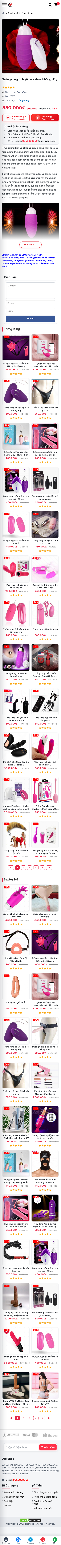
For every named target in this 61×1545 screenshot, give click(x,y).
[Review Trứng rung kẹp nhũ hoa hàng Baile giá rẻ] (45, 701)
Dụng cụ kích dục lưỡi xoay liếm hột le (16, 915)
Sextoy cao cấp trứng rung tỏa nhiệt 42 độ (16, 497)
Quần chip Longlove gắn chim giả (45, 915)
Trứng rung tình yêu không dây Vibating (16, 630)
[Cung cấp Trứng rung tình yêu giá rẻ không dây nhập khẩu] (16, 391)
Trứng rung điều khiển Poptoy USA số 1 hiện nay (45, 675)
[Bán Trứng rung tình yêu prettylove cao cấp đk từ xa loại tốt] (16, 569)
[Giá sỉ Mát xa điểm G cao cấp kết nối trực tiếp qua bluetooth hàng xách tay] (16, 790)
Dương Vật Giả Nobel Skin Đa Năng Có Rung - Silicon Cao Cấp (16, 1404)
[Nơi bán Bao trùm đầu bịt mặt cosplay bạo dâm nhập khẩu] (45, 1163)
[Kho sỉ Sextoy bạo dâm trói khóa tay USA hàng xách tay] (45, 1385)
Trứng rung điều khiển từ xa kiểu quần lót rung (16, 365)
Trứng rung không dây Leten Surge (16, 675)
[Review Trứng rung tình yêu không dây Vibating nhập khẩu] (16, 613)
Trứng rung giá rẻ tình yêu (45, 629)
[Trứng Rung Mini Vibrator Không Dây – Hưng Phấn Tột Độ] (16, 436)
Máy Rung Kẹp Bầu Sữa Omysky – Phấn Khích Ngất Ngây (45, 1226)
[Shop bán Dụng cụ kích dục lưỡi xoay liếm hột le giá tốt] (16, 898)
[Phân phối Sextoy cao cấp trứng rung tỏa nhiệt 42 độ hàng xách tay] (16, 480)
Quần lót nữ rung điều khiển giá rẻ (45, 409)
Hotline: (16, 1479)
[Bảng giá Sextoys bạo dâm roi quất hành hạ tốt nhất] (16, 1252)
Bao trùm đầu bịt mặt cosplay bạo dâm (45, 1181)
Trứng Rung (22, 100)
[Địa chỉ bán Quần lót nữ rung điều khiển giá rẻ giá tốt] (45, 391)
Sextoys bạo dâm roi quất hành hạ (16, 1269)
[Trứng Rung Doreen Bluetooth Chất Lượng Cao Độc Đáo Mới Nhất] (45, 790)
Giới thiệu (8, 1501)
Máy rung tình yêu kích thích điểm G (45, 763)
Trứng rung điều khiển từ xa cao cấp (16, 542)
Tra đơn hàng (48, 1447)
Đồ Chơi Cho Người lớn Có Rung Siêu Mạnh (16, 763)
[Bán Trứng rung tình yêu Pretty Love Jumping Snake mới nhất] (45, 834)
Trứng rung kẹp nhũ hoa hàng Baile (45, 719)
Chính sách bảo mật (14, 1496)
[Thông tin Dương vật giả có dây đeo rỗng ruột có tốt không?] (45, 1030)
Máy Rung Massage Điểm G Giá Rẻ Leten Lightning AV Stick (16, 1138)
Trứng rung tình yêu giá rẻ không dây (16, 409)
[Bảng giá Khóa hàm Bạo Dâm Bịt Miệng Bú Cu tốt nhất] (16, 942)
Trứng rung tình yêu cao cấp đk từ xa (16, 586)
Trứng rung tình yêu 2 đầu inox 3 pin (45, 542)
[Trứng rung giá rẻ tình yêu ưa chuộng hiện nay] (45, 613)
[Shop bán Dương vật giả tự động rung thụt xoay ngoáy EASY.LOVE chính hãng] (45, 1119)
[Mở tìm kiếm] (50, 5)
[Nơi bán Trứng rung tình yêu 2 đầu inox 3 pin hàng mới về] (45, 524)
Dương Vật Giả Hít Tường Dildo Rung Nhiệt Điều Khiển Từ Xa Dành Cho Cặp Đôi (16, 1315)
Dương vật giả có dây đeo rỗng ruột (45, 1048)
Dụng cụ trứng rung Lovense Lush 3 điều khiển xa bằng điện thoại (45, 366)
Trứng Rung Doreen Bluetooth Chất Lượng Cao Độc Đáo (45, 809)
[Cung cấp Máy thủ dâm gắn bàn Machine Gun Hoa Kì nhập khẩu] (45, 1075)
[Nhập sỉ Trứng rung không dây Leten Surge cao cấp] (16, 657)
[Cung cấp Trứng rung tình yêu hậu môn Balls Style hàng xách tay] (16, 701)
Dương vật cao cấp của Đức (16, 1358)
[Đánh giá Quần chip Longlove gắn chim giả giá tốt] (45, 898)
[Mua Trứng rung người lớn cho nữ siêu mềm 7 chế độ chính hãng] (45, 436)
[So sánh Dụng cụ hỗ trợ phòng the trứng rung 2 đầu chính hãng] (45, 569)
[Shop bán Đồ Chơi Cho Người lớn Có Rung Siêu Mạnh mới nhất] (16, 746)
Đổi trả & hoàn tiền (43, 1508)
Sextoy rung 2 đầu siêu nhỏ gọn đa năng (45, 497)
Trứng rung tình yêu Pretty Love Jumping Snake (45, 852)
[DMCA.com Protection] (30, 1520)
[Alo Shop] (11, 5)
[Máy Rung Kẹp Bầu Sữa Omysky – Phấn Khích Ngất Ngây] (45, 1208)
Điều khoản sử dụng (13, 1492)
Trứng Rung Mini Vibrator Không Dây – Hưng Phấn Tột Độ (16, 455)
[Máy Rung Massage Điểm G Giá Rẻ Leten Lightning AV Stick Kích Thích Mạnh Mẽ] (16, 1119)
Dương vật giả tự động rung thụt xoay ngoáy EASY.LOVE (45, 1138)
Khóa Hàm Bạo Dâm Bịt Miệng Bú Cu (16, 959)
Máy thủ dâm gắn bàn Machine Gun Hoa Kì (45, 1092)
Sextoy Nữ (11, 879)
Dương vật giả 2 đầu (16, 1002)
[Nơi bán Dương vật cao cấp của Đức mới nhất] (16, 1340)
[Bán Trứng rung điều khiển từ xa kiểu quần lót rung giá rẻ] (16, 347)
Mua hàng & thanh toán (45, 1496)
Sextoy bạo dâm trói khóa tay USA (45, 1402)
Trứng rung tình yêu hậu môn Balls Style (16, 719)
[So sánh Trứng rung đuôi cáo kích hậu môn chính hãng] (16, 834)
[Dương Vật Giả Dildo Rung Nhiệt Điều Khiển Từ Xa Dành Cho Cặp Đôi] (16, 1296)
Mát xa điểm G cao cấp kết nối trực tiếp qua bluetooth (16, 807)
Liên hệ (7, 1505)
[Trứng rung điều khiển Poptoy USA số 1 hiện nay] (45, 657)
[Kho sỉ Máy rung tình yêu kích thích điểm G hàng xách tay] (45, 746)
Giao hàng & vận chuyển (46, 1492)
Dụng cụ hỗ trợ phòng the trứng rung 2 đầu (45, 586)
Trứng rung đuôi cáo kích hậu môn (16, 852)
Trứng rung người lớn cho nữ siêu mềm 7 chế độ (45, 453)
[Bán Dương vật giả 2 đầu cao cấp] (16, 986)
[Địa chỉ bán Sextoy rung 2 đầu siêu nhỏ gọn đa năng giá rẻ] (45, 480)
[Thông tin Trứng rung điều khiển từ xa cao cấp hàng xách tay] (16, 524)
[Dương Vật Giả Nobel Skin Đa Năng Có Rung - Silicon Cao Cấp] (16, 1385)
